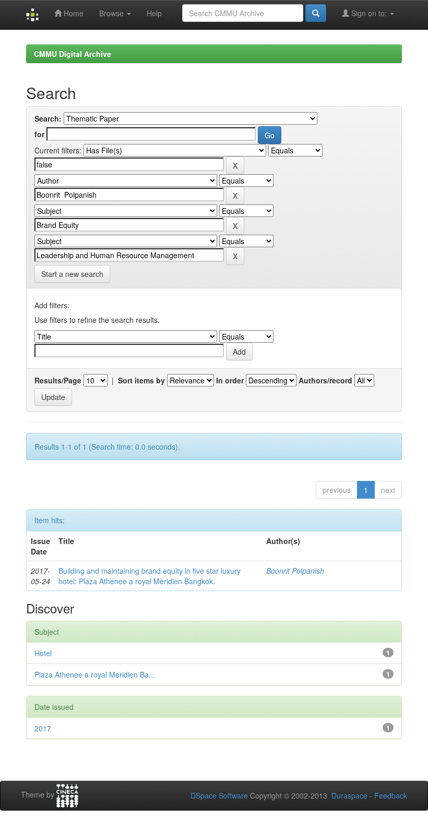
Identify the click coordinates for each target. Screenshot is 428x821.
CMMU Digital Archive (72, 54)
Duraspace (349, 795)
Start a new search (72, 274)
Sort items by (141, 380)
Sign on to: (369, 13)
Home (73, 13)
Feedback (390, 795)
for (39, 134)
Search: (48, 118)
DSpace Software (219, 795)
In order (230, 380)
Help (154, 13)
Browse (112, 13)
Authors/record (325, 380)
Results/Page (57, 380)
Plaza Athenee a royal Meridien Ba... (94, 674)
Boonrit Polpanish (295, 570)
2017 (42, 728)
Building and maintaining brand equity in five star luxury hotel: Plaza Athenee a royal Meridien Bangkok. (149, 575)
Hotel (43, 653)
